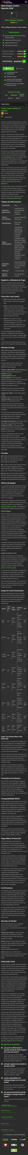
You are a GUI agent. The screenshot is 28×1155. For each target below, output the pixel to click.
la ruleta (13, 568)
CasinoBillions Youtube (7, 1130)
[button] (8, 68)
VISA (17, 370)
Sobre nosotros (5, 1110)
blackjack (4, 183)
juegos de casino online (8, 506)
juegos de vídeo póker (14, 198)
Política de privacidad (7, 1117)
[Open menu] (26, 2)
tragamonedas (14, 180)
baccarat (4, 566)
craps (14, 566)
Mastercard (23, 370)
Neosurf (9, 374)
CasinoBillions (7, 157)
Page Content (5, 104)
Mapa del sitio (5, 1123)
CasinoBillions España (6, 1105)
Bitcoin (13, 376)
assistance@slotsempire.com (20, 218)
